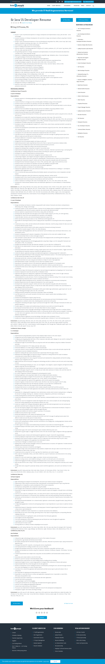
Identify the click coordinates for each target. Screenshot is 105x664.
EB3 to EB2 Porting (80, 640)
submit (42, 617)
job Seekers (67, 5)
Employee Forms (16, 1)
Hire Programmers (38, 635)
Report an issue (69, 603)
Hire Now (67, 20)
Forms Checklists (59, 651)
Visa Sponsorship (59, 645)
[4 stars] (44, 613)
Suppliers (14, 640)
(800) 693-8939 (89, 1)
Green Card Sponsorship (82, 643)
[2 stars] (39, 613)
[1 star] (36, 613)
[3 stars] (41, 613)
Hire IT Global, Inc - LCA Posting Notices (19, 647)
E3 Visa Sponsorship (81, 635)
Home (48, 5)
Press (82, 5)
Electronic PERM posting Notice (19, 650)
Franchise (76, 5)
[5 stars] (47, 613)
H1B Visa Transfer (80, 632)
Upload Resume (58, 635)
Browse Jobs (58, 632)
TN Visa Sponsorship (81, 637)
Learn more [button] (46, 661)
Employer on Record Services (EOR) (63, 648)
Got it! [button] (55, 661)
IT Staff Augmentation (39, 632)
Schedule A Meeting (16, 635)
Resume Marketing (59, 640)
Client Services (56, 5)
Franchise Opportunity (17, 638)
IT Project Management (39, 640)
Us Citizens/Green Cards (60, 643)
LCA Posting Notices (17, 643)
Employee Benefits (59, 637)
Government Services (38, 637)
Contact (88, 5)
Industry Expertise (38, 643)
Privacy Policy (84, 20)
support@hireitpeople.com (74, 1)
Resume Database (38, 645)
